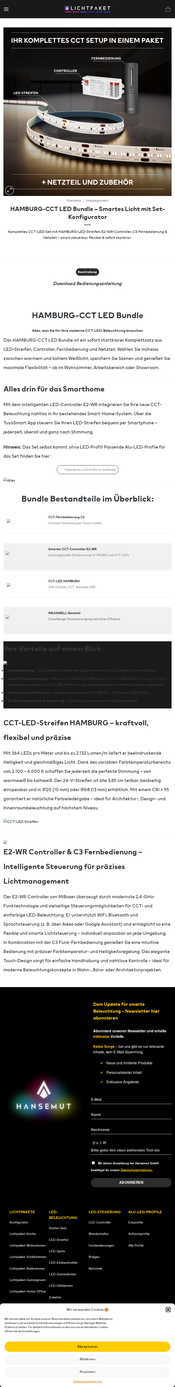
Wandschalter (99, 1233)
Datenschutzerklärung (87, 1381)
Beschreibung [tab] (87, 272)
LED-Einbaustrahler (63, 1262)
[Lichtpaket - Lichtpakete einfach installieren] (87, 9)
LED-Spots (57, 1251)
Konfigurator (19, 1222)
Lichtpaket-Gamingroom (28, 1280)
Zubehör (55, 1297)
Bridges (94, 1257)
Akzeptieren (87, 1346)
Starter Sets (58, 1228)
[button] (168, 1309)
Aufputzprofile (139, 1233)
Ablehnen (88, 1359)
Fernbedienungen (101, 1245)
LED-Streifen (59, 1239)
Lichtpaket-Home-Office (28, 1291)
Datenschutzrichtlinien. (137, 1170)
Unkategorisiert (97, 200)
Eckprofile (135, 1222)
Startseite (74, 200)
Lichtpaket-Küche (23, 1233)
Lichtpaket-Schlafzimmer (28, 1257)
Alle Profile (136, 1245)
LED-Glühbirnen (61, 1285)
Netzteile (95, 1268)
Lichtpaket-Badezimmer (27, 1268)
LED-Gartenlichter (62, 1274)
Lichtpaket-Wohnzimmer (28, 1245)
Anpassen (88, 1371)
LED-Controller (100, 1222)
